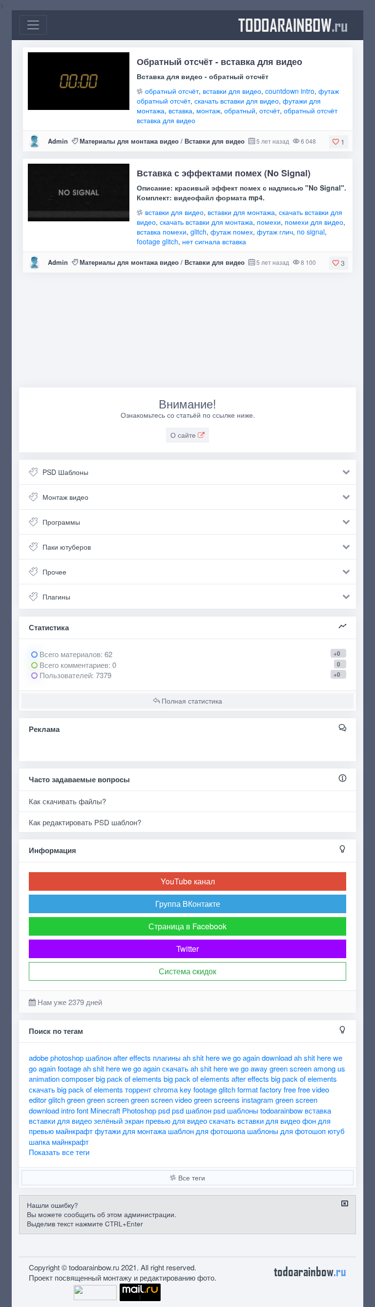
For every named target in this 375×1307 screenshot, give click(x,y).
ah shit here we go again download (237, 1057)
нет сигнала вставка (214, 241)
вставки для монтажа (241, 212)
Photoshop (139, 1110)
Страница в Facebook (187, 926)
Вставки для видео (215, 141)
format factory (259, 1089)
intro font (74, 1110)
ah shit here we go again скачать (135, 1068)
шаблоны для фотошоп (286, 1131)
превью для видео (176, 1120)
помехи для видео (314, 222)
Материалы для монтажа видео (129, 141)
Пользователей (65, 675)
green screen (108, 1099)
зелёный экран (119, 1120)
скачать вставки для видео (236, 101)
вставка (180, 110)
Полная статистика (191, 701)
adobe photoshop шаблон (70, 1057)
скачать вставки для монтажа (206, 222)
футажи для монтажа (130, 1131)
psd (164, 1110)
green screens (217, 1099)
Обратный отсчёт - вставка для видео (219, 61)
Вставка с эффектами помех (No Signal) (224, 173)
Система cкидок (187, 971)
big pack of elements (129, 1078)
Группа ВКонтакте (187, 903)
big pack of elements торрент (104, 1089)
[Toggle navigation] (33, 25)
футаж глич (275, 231)
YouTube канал (188, 881)
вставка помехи (162, 231)
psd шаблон (191, 1110)
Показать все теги (59, 1152)
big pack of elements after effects (216, 1078)
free (290, 1089)
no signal (311, 231)
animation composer (61, 1078)
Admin (58, 141)
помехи (269, 222)
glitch (198, 231)
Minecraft (105, 1110)
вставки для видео (232, 91)
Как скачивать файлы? (67, 801)
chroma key (172, 1089)
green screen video (161, 1099)
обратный (239, 110)
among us (329, 1068)
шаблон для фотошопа (206, 1131)
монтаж (208, 110)
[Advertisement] (187, 333)
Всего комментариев (73, 665)
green (76, 1099)
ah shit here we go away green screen (251, 1068)
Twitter (187, 948)
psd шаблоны (235, 1110)
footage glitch (157, 241)
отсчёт (269, 110)
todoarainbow (293, 25)
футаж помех (231, 231)
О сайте (184, 435)
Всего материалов (75, 654)
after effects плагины (147, 1057)
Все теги (190, 1177)
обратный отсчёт (172, 91)
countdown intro (289, 91)
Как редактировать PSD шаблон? (85, 822)
